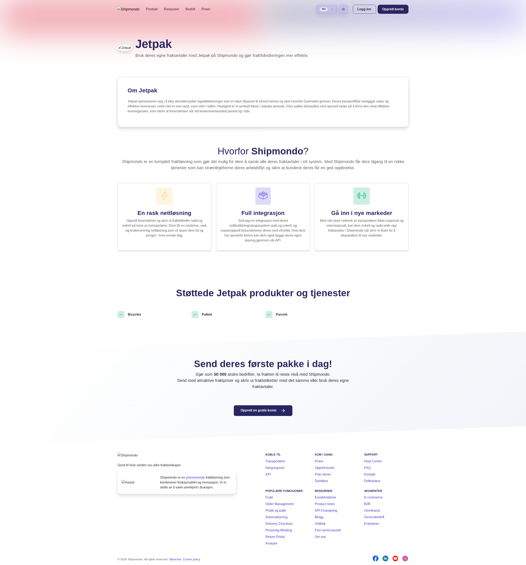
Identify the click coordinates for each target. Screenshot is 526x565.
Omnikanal (372, 510)
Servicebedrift (374, 517)
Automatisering (276, 517)
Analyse (271, 543)
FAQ (367, 468)
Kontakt (369, 474)
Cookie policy (191, 559)
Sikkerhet (175, 559)
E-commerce (373, 497)
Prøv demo (323, 474)
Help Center (373, 461)
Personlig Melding (278, 530)
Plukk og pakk (275, 510)
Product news (325, 504)
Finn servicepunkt (328, 530)
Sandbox (321, 481)
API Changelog (326, 510)
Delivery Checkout (278, 523)
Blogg (319, 517)
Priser (206, 9)
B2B (367, 504)
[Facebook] (375, 558)
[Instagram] (405, 558)
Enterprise (371, 523)
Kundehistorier (325, 497)
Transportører (275, 461)
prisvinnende (195, 477)
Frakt (269, 497)
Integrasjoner (275, 468)
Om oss (320, 537)
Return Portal (275, 537)
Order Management (279, 504)
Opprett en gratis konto (259, 410)
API (268, 474)
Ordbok (320, 523)
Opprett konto (324, 468)
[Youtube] (395, 558)
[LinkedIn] (385, 558)
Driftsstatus (372, 481)
